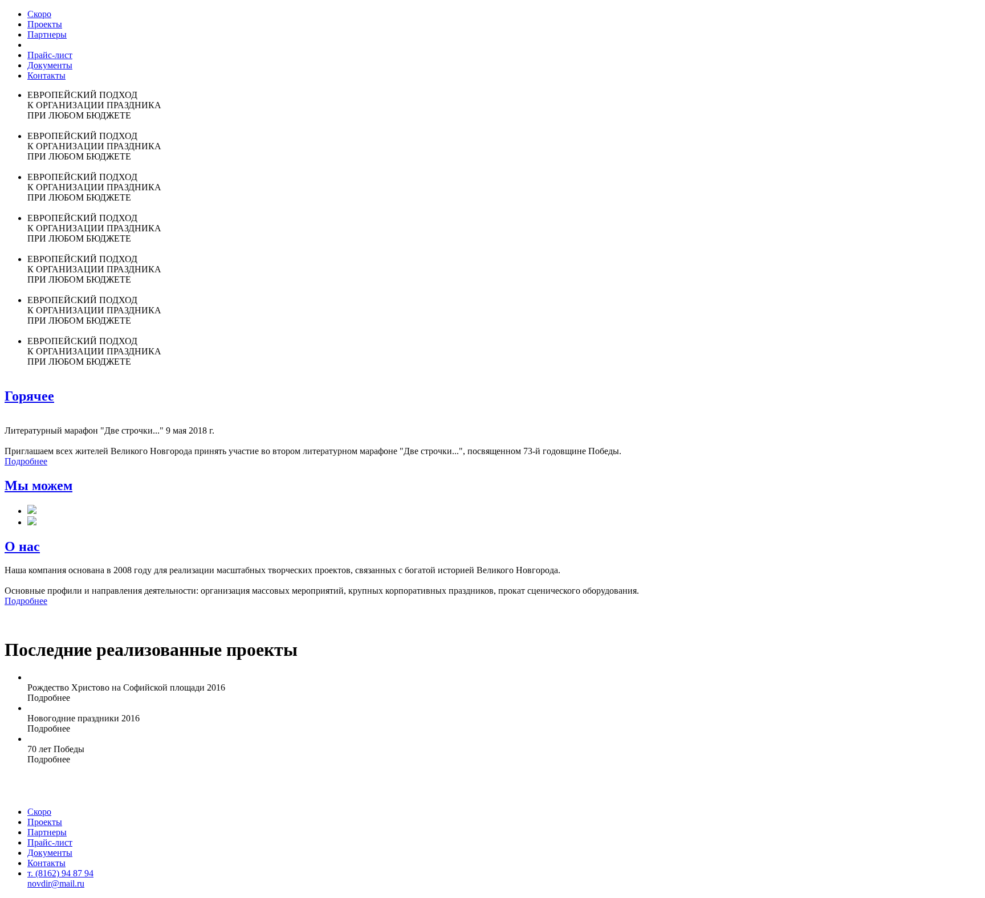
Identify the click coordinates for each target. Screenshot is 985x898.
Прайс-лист (49, 55)
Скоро (39, 14)
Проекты (44, 24)
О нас (22, 546)
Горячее (29, 396)
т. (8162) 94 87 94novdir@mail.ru (60, 878)
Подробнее (26, 461)
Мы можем (38, 485)
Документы (49, 65)
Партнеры (47, 34)
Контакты (46, 75)
